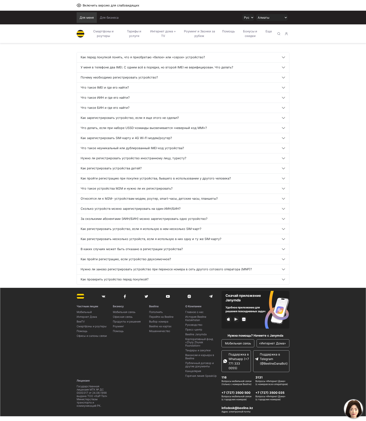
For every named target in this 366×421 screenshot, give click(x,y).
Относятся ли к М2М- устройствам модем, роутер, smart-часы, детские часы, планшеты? (149, 198)
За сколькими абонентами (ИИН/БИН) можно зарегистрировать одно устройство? (144, 219)
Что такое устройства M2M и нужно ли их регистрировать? (127, 188)
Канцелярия (193, 371)
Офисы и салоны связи (92, 335)
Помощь (228, 31)
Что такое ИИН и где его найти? (105, 97)
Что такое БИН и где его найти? (105, 108)
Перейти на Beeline (161, 316)
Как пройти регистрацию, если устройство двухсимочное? (126, 259)
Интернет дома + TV (163, 33)
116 (224, 377)
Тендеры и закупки (197, 350)
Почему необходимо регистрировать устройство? (119, 77)
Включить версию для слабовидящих (111, 5)
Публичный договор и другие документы (199, 364)
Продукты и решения (127, 321)
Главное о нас (194, 312)
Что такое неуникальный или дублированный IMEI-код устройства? (132, 148)
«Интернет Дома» (273, 343)
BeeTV (81, 321)
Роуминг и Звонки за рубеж (199, 33)
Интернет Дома (87, 316)
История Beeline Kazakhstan (195, 318)
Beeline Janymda (196, 334)
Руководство (193, 324)
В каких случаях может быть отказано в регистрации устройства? (132, 249)
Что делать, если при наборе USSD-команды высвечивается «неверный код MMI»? (144, 128)
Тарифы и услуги (134, 33)
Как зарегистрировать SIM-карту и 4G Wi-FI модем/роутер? (126, 138)
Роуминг (118, 326)
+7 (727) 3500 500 (236, 393)
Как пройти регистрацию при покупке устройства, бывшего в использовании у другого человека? (156, 178)
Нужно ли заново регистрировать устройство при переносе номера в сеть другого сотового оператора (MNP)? (166, 269)
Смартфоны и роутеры (103, 33)
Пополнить (156, 312)
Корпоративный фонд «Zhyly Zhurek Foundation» (199, 342)
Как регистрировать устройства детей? (111, 168)
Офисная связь (123, 316)
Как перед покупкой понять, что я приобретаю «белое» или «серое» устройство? (143, 57)
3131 (259, 377)
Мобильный (84, 312)
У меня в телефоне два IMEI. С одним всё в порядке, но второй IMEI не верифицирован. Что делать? (157, 67)
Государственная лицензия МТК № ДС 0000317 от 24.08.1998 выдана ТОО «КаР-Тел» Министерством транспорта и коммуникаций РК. (92, 396)
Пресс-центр (193, 329)
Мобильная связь (124, 312)
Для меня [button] (87, 17)
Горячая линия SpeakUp (201, 375)
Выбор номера (158, 321)
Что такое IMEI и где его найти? (105, 87)
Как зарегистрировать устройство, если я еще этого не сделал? (130, 118)
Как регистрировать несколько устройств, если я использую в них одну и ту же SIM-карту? (151, 239)
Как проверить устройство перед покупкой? (114, 279)
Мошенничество (159, 331)
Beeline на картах (160, 326)
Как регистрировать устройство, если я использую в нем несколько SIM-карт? (141, 229)
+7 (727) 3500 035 (269, 393)
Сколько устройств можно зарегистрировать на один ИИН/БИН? (131, 208)
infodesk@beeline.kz (237, 408)
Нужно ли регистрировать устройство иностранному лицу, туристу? (133, 158)
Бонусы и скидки (250, 33)
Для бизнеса (109, 17)
